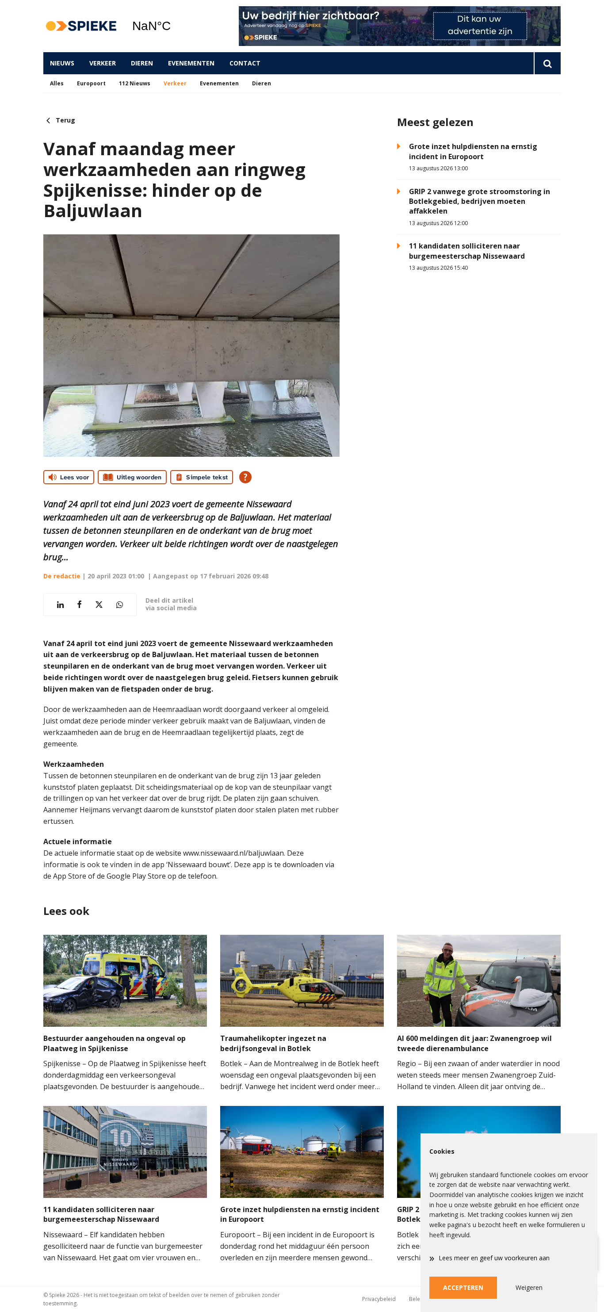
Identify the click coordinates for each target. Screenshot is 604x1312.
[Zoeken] (547, 63)
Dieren (142, 63)
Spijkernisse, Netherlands (174, 26)
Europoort (91, 83)
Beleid (417, 1299)
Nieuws (62, 63)
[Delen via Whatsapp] (120, 605)
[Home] (81, 26)
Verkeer (102, 63)
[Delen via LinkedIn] (60, 605)
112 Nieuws (134, 83)
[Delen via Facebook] (79, 605)
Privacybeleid (379, 1299)
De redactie (61, 576)
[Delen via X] (99, 605)
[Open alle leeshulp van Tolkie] (245, 477)
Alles (57, 83)
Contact (244, 63)
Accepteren (463, 1287)
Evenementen (191, 63)
